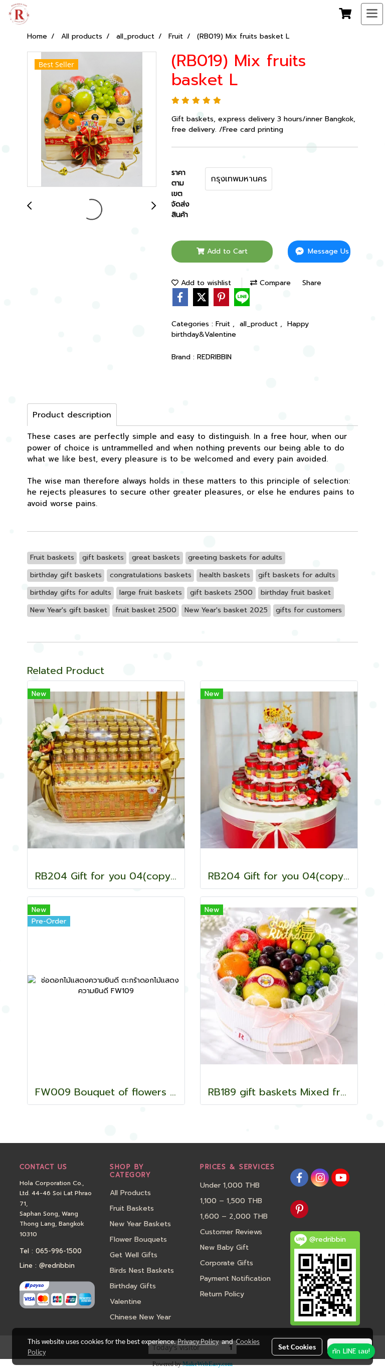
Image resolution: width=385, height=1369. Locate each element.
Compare (274, 283)
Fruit (224, 324)
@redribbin (57, 1265)
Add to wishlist (204, 283)
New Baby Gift (224, 1247)
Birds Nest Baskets (142, 1270)
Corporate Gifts (226, 1263)
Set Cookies (297, 1346)
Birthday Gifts (133, 1286)
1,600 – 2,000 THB (234, 1216)
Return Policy (222, 1294)
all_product (260, 324)
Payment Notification (235, 1278)
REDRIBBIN (214, 357)
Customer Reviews (231, 1232)
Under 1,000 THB (230, 1185)
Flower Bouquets (138, 1239)
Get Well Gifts (133, 1255)
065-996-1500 (59, 1251)
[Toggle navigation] (372, 14)
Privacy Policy (198, 1340)
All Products (130, 1193)
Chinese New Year (140, 1317)
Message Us (327, 251)
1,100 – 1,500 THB (231, 1201)
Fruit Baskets (132, 1208)
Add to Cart (226, 251)
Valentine (125, 1301)
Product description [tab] (72, 415)
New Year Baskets (140, 1224)
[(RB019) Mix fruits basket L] (92, 119)
